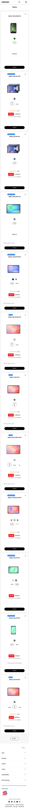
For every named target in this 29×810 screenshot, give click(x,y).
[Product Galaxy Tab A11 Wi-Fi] (14, 630)
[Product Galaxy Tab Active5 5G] (14, 28)
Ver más (14, 738)
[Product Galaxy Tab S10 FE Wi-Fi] (14, 268)
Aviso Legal (15, 806)
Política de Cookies (8, 806)
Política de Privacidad (19, 804)
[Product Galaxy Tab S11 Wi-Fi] (14, 691)
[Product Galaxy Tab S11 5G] (14, 389)
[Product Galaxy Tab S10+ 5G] (14, 148)
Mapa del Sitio (21, 806)
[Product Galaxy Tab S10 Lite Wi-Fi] (14, 509)
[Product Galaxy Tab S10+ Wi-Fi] (14, 88)
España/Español (5, 788)
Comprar (14, 67)
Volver (23, 747)
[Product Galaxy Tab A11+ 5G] (14, 569)
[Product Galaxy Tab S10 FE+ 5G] (14, 208)
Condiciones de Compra (9, 804)
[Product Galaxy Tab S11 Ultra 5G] (14, 329)
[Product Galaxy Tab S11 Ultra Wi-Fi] (14, 449)
